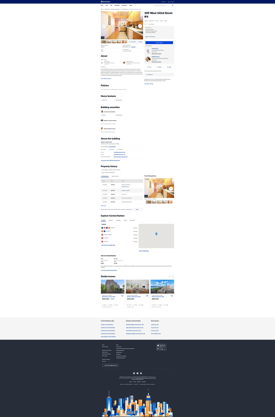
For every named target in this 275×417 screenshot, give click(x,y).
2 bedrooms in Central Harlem (108, 330)
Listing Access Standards (121, 356)
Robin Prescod (155, 56)
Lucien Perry (155, 48)
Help (117, 344)
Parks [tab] (125, 220)
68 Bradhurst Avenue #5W (108, 296)
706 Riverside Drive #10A (158, 296)
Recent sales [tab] (115, 176)
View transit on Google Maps (108, 245)
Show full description (106, 78)
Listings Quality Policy (120, 357)
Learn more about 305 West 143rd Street (110, 160)
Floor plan (133, 41)
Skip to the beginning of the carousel (137, 310)
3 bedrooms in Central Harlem (108, 333)
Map (141, 41)
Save (150, 67)
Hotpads (139, 381)
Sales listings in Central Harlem (108, 336)
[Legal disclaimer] (129, 46)
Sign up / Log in (171, 1)
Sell (111, 5)
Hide (170, 67)
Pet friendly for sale (156, 333)
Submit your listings (106, 350)
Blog (131, 5)
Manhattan (107, 9)
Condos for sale (155, 324)
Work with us (105, 352)
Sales (102, 9)
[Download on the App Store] (161, 345)
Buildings (117, 5)
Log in (137, 209)
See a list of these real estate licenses (142, 378)
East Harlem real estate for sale (133, 330)
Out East (144, 381)
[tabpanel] (122, 192)
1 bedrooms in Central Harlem (108, 327)
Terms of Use (118, 346)
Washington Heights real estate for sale (135, 333)
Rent (102, 5)
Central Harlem (124, 9)
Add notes (150, 74)
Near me (104, 361)
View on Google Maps (144, 250)
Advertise (163, 1)
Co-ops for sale (154, 327)
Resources (124, 5)
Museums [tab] (132, 220)
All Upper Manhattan (115, 9)
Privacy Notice (119, 352)
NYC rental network (106, 354)
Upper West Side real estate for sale (134, 327)
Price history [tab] (104, 176)
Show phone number (156, 53)
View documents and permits (121, 156)
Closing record (125, 186)
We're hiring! (105, 346)
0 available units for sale (119, 152)
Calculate (133, 47)
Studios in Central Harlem (107, 324)
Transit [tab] (103, 220)
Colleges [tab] (118, 220)
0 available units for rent (119, 154)
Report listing (149, 83)
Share (160, 67)
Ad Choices (118, 354)
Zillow (130, 381)
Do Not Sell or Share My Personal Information (125, 348)
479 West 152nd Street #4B (133, 296)
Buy (107, 5)
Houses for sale (154, 330)
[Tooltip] (113, 172)
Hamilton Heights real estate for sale (135, 324)
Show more (103, 205)
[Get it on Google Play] (161, 348)
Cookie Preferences (120, 350)
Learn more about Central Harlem (109, 270)
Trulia (134, 381)
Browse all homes (106, 359)
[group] (113, 294)
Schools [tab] (111, 220)
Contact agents (159, 42)
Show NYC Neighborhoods (110, 365)
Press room (104, 355)
